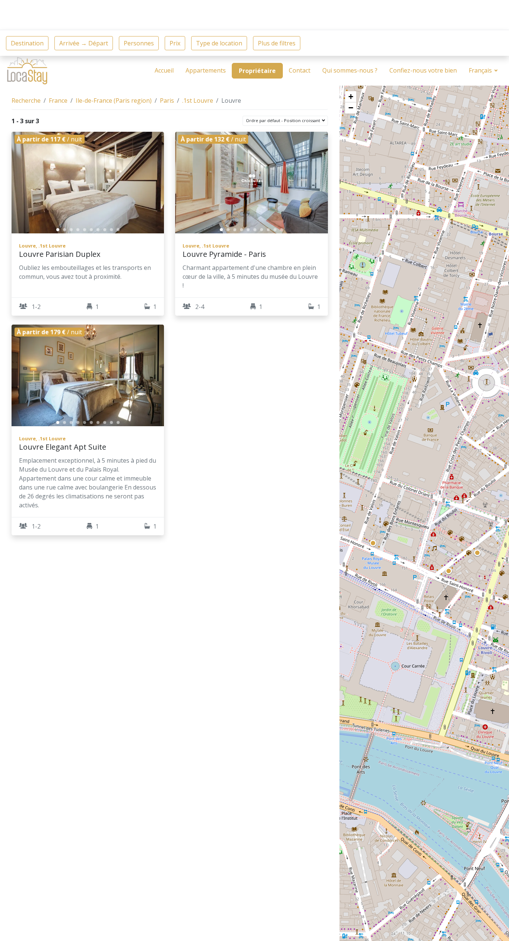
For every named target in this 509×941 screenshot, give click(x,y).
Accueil (164, 70)
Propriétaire (257, 71)
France (58, 100)
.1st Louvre (197, 100)
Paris (167, 100)
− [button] (350, 107)
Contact (299, 70)
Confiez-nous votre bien (423, 70)
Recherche (26, 100)
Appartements (206, 70)
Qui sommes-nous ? (349, 70)
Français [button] (481, 70)
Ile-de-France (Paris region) (114, 100)
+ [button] (350, 96)
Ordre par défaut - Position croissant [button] (283, 120)
